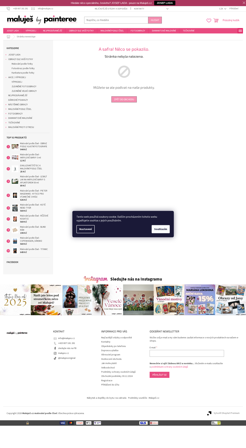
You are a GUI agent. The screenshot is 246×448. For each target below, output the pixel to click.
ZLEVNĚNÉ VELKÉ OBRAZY (24, 91)
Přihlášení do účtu (110, 384)
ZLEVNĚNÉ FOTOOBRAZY (24, 86)
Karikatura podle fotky (23, 73)
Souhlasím (160, 229)
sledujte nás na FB (67, 348)
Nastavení (85, 229)
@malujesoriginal (66, 358)
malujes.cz (63, 353)
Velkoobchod (108, 367)
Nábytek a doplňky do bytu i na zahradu (106, 398)
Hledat (155, 20)
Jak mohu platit (109, 363)
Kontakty (139, 8)
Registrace (106, 380)
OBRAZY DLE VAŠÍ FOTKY (20, 59)
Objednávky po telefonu (113, 346)
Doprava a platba (109, 350)
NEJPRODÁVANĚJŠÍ (17, 95)
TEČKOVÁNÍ (14, 122)
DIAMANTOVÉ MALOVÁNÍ (20, 118)
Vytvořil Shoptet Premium (227, 413)
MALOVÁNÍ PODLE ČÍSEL (19, 109)
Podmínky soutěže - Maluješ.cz (143, 398)
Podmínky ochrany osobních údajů (118, 372)
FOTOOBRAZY (15, 113)
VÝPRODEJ (17, 82)
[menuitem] (12, 30)
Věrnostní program (110, 354)
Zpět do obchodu (124, 99)
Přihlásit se (159, 374)
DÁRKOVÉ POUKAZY (18, 100)
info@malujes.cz (66, 338)
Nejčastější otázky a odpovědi (111, 8)
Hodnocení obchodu (111, 359)
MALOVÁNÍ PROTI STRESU (21, 127)
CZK (221, 8)
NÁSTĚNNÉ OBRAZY (18, 104)
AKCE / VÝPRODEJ (17, 77)
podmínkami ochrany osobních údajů (169, 367)
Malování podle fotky (22, 64)
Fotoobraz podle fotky (23, 68)
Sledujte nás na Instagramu (136, 279)
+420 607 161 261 (66, 343)
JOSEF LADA (14, 54)
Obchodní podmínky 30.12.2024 (117, 376)
